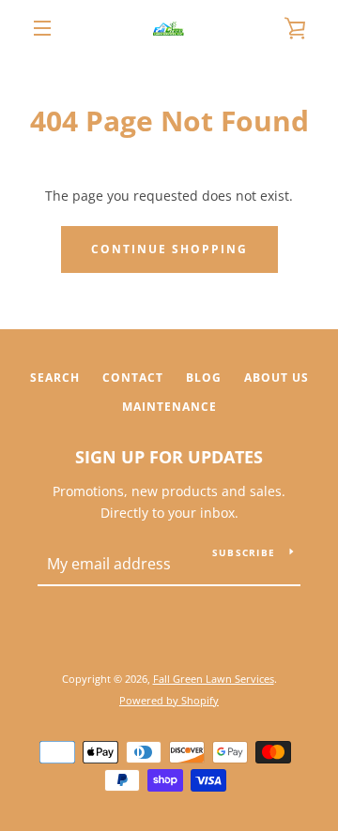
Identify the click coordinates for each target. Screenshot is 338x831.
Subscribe (243, 552)
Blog (204, 377)
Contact (132, 377)
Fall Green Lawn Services (213, 679)
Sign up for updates (169, 457)
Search (55, 377)
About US (276, 377)
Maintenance (169, 407)
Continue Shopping (169, 249)
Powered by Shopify (169, 700)
